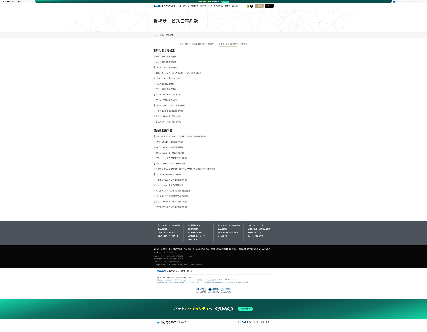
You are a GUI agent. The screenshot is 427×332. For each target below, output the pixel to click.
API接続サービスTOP (255, 232)
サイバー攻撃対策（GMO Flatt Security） (212, 282)
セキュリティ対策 (264, 249)
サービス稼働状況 (170, 252)
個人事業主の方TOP (194, 225)
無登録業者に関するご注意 (248, 249)
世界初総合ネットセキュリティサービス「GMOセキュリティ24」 (173, 280)
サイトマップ (157, 252)
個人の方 (203, 6)
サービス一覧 (173, 236)
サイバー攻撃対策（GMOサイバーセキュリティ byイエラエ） (184, 282)
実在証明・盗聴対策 (162, 282)
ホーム (155, 35)
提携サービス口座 (231, 6)
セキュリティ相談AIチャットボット (227, 279)
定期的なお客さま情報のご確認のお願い (224, 249)
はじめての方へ (174, 225)
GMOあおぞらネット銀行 (165, 5)
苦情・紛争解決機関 (175, 249)
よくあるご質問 (264, 229)
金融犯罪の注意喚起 (202, 249)
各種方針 (164, 249)
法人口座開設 (162, 229)
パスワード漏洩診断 (197, 280)
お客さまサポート (251, 6)
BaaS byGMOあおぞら (216, 6)
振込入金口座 (162, 236)
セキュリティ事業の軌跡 (242, 282)
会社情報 (156, 249)
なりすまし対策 (229, 282)
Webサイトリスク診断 (210, 280)
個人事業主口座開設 (195, 232)
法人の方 (182, 6)
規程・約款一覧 (189, 249)
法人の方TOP (162, 225)
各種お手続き (252, 229)
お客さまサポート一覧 (255, 225)
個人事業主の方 (192, 6)
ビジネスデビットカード (166, 232)
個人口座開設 (222, 229)
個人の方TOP (222, 225)
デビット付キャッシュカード (228, 232)
